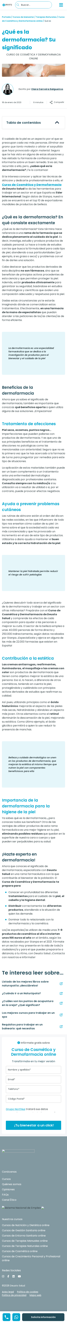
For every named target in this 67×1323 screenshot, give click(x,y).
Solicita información (43, 1317)
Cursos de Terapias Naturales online (25, 1246)
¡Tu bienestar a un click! (33, 1125)
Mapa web (35, 1295)
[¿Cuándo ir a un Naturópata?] (61, 993)
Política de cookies (27, 1291)
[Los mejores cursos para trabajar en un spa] (61, 1015)
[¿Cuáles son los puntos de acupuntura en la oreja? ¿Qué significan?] (61, 1003)
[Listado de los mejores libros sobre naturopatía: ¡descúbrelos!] (61, 983)
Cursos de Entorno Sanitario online (24, 1235)
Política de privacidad (14, 1295)
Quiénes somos (11, 1184)
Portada (6, 17)
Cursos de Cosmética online (20, 1251)
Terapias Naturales (46, 17)
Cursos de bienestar (23, 17)
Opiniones (8, 1189)
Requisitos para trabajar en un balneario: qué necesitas (22, 1026)
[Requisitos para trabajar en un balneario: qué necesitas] (61, 1026)
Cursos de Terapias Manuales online (25, 1241)
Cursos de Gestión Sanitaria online (23, 1230)
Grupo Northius (15, 1109)
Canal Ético (9, 1200)
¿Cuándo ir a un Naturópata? (21, 993)
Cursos (6, 1179)
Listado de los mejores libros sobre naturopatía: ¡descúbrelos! (25, 983)
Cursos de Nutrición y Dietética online (25, 1225)
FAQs (5, 1195)
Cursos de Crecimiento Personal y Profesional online (31, 1258)
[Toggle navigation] (61, 4)
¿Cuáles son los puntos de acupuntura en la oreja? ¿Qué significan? (27, 1003)
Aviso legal (8, 1291)
